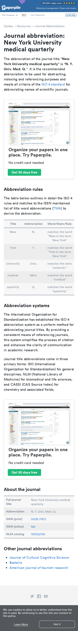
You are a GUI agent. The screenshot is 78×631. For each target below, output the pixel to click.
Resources (24, 26)
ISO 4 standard (53, 84)
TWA (57, 208)
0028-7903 (38, 519)
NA (33, 527)
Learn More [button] (21, 624)
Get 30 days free (24, 172)
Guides (8, 26)
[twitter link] (32, 597)
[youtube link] (45, 597)
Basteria (15, 562)
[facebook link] (39, 597)
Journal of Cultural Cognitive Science (39, 557)
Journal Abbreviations (50, 26)
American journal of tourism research (38, 568)
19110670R (38, 534)
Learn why (71, 15)
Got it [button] (57, 624)
